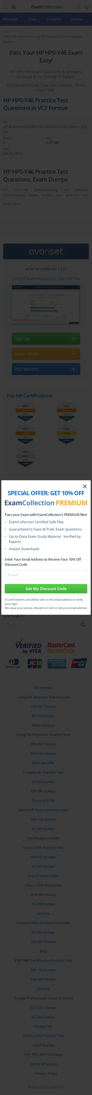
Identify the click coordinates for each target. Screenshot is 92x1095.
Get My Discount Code (46, 588)
